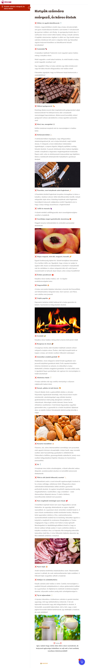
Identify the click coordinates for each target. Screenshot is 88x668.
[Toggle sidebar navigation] (28, 7)
